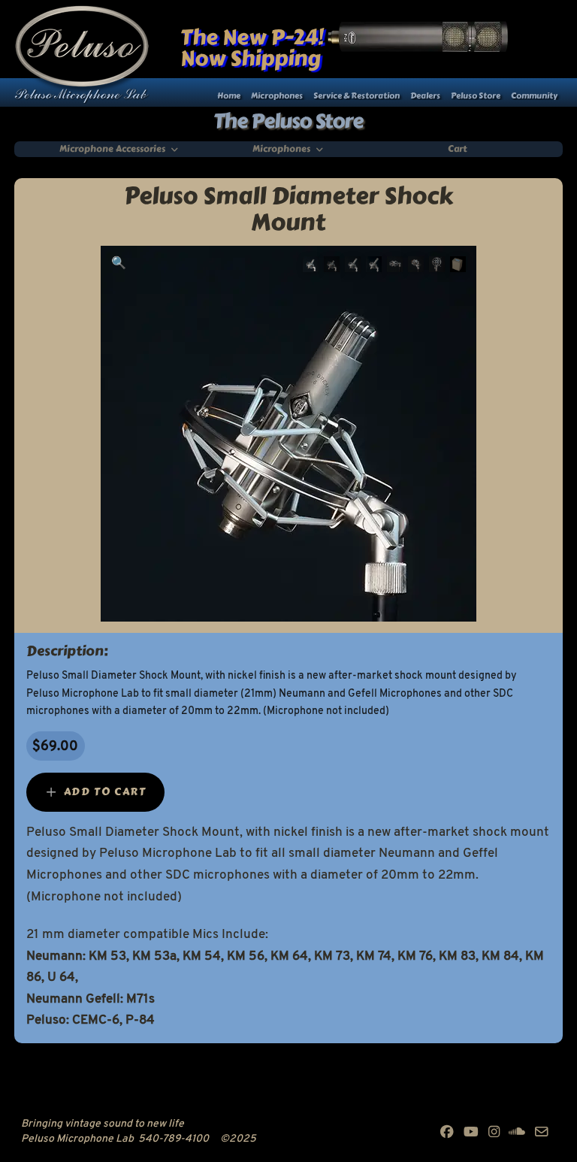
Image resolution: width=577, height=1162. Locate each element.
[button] (119, 264)
